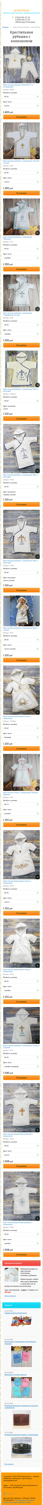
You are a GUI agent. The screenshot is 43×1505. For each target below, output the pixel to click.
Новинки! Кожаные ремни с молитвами (21, 1435)
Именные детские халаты (15, 1374)
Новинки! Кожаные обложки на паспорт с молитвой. (21, 1407)
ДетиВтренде (21, 10)
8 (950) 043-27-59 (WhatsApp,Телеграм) (25, 20)
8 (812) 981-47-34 (22, 17)
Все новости (9, 1464)
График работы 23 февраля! (16, 1313)
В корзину (21, 117)
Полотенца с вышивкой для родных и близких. (20, 1342)
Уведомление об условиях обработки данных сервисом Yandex (19, 1501)
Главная (5, 27)
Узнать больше (10, 1296)
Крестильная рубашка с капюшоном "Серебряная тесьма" (17, 314)
